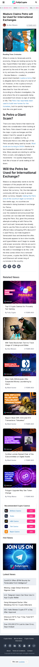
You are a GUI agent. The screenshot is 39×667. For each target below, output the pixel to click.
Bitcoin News (18, 638)
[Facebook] (5, 646)
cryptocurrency (25, 78)
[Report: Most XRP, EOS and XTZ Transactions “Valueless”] (19, 403)
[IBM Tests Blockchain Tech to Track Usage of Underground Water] (19, 328)
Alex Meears (11, 349)
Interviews (18, 641)
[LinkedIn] (15, 646)
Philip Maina (11, 496)
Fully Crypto (11, 312)
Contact (29, 651)
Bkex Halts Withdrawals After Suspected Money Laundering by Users (18, 381)
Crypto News (8, 638)
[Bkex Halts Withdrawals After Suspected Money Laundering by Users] (19, 364)
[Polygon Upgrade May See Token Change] (19, 476)
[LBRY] (34, 646)
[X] (19, 646)
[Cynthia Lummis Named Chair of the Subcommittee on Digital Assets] (19, 440)
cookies (22, 662)
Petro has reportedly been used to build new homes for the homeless (18, 103)
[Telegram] (29, 646)
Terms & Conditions (18, 651)
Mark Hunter (11, 388)
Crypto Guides (29, 638)
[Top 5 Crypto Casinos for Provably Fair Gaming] (19, 292)
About (9, 651)
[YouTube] (24, 646)
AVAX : (13, 8)
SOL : (29, 8)
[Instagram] (10, 646)
